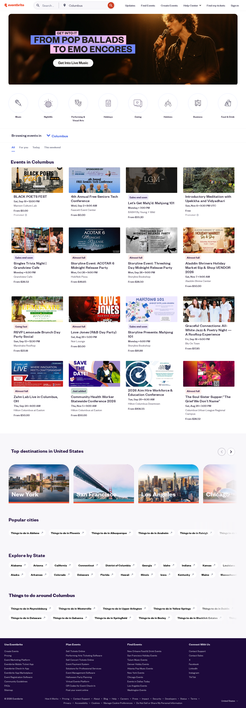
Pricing (8, 655)
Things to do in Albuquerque (109, 533)
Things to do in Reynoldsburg (29, 608)
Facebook (194, 664)
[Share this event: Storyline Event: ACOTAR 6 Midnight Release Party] (115, 248)
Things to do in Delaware (26, 618)
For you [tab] (23, 147)
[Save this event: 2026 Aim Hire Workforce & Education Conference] (163, 381)
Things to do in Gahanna (68, 618)
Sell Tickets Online (75, 651)
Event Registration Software (18, 677)
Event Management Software (80, 672)
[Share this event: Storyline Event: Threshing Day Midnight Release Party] (172, 248)
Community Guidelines (15, 681)
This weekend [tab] (52, 147)
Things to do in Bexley (152, 618)
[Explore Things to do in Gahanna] (87, 617)
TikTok (192, 677)
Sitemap (8, 690)
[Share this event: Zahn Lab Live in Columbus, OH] (58, 381)
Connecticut (86, 565)
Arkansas (37, 574)
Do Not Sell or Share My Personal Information (159, 703)
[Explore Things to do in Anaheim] (172, 532)
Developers (170, 698)
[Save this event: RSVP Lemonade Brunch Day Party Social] (49, 317)
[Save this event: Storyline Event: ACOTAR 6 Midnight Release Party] (106, 248)
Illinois (145, 574)
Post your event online (77, 690)
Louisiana (229, 565)
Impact (145, 698)
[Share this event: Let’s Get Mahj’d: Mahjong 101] (172, 187)
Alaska (15, 574)
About (97, 698)
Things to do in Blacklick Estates (197, 618)
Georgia (147, 565)
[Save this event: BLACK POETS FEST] (49, 187)
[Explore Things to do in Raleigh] (211, 532)
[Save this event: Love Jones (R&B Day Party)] (106, 317)
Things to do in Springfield (111, 618)
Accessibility (81, 703)
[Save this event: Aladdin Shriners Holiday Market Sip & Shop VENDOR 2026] (220, 248)
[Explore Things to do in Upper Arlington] (145, 608)
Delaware (83, 574)
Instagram (194, 672)
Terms (194, 698)
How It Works (51, 698)
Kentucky (184, 574)
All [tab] (13, 147)
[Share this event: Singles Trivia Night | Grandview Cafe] (58, 248)
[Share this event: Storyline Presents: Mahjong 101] (172, 317)
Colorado (60, 574)
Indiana (186, 565)
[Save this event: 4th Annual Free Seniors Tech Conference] (106, 187)
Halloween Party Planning (79, 677)
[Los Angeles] (168, 501)
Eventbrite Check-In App (16, 668)
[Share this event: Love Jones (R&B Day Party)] (115, 317)
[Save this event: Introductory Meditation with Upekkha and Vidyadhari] (220, 187)
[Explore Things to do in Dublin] (233, 608)
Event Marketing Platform (17, 659)
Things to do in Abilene (25, 533)
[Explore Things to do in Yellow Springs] (194, 608)
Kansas (207, 565)
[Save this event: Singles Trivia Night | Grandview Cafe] (49, 248)
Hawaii (125, 574)
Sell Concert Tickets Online (80, 659)
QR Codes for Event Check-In (80, 685)
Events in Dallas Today (138, 681)
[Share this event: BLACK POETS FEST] (58, 187)
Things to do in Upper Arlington (122, 608)
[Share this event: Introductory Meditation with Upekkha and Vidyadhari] (229, 187)
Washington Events (136, 690)
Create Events (11, 651)
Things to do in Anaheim (153, 533)
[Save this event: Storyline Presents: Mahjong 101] (163, 317)
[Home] (14, 5)
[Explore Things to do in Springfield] (131, 617)
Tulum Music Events (137, 659)
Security (157, 698)
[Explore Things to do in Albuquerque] (130, 532)
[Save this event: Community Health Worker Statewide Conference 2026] (106, 381)
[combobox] (87, 5)
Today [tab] (36, 147)
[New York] (39, 501)
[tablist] (36, 148)
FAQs (7, 685)
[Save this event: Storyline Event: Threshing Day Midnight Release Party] (163, 248)
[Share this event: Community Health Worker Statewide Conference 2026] (115, 381)
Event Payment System (77, 664)
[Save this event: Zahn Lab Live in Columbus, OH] (49, 381)
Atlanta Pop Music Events (140, 668)
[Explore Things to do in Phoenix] (83, 532)
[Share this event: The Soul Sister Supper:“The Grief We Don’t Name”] (229, 381)
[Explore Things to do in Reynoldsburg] (50, 608)
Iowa (163, 574)
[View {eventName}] (37, 180)
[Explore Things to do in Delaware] (45, 617)
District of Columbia (118, 565)
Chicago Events (135, 677)
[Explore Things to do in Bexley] (169, 617)
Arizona (38, 565)
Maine (205, 574)
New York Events (135, 672)
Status (183, 698)
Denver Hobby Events (138, 664)
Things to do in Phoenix (65, 533)
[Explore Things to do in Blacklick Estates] (221, 617)
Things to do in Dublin (215, 608)
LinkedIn (193, 668)
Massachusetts (230, 574)
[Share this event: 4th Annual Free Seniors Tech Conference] (115, 187)
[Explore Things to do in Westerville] (95, 608)
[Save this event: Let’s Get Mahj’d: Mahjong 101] (163, 187)
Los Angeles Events (137, 685)
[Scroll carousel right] (231, 452)
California (61, 565)
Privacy (67, 703)
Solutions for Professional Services (83, 668)
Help (114, 698)
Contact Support (197, 651)
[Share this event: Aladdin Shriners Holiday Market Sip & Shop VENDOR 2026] (229, 248)
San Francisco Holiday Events (142, 655)
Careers (124, 698)
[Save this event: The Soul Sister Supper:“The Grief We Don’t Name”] (220, 381)
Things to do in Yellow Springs (172, 608)
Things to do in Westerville (75, 608)
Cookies (95, 703)
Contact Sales (196, 655)
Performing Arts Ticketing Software (84, 655)
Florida (104, 574)
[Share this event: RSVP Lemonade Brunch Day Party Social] (58, 317)
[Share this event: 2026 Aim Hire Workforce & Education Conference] (172, 381)
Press (135, 698)
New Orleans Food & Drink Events (144, 651)
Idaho (166, 565)
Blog (106, 698)
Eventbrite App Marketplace (18, 672)
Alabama (16, 565)
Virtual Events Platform (77, 681)
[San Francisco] (103, 501)
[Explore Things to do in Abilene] (43, 532)
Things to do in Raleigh (194, 533)
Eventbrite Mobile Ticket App (18, 664)
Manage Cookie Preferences (118, 703)
